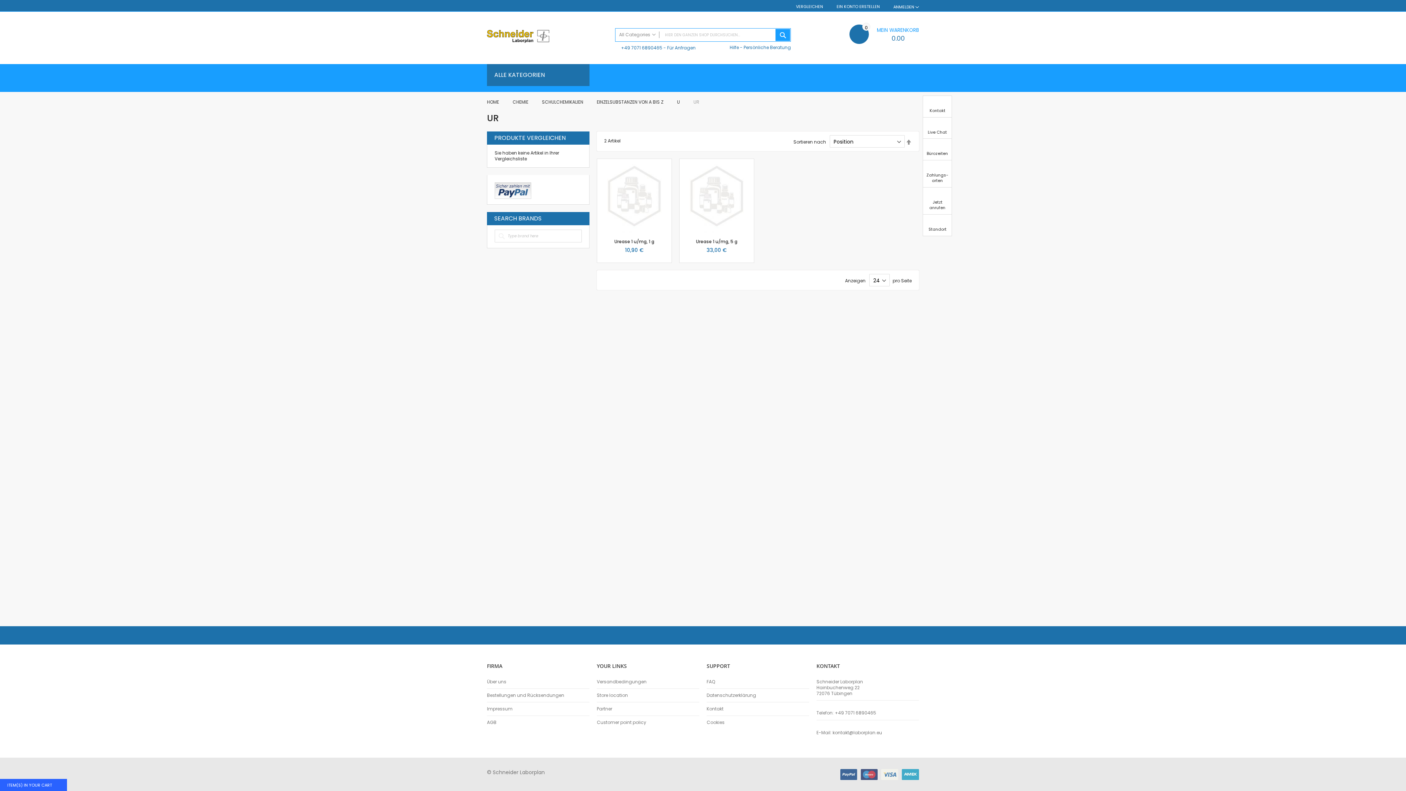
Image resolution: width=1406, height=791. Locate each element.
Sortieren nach (809, 142)
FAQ (711, 682)
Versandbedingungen (622, 682)
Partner (604, 709)
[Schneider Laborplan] (547, 37)
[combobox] (703, 35)
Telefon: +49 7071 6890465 (846, 713)
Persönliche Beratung (767, 47)
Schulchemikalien (563, 102)
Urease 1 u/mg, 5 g (716, 241)
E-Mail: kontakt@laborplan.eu (849, 733)
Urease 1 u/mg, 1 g (634, 241)
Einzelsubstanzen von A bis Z (631, 102)
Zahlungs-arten (937, 177)
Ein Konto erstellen (858, 7)
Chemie (521, 102)
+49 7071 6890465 (641, 48)
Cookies (716, 722)
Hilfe (734, 47)
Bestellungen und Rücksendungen (525, 695)
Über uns (496, 682)
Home (493, 102)
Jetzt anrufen (937, 205)
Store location (612, 695)
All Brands (580, 218)
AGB (491, 722)
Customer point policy (621, 722)
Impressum (500, 709)
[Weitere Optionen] (513, 190)
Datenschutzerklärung (731, 695)
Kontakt (715, 709)
